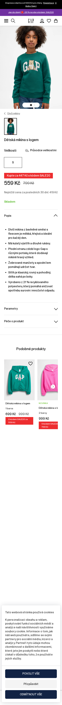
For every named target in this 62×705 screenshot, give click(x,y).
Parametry (11, 308)
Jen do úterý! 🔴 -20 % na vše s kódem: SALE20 (31, 12)
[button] (31, 105)
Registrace (48, 3)
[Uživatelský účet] (42, 21)
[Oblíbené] (49, 21)
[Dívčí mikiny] (5, 113)
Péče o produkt (14, 321)
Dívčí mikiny (13, 113)
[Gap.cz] (31, 21)
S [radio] (13, 162)
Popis (7, 215)
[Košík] (56, 21)
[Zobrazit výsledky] (13, 21)
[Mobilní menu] (6, 21)
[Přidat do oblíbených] (30, 363)
